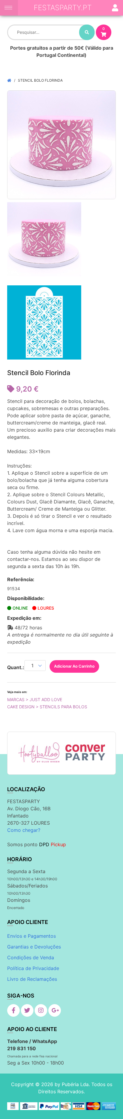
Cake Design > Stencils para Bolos (47, 706)
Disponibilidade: (25, 598)
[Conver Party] (84, 752)
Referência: (20, 579)
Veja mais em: (17, 692)
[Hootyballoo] (39, 752)
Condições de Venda (30, 957)
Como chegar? (23, 830)
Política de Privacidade (33, 968)
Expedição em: (24, 618)
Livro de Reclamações (32, 979)
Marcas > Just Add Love (34, 699)
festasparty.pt (63, 7)
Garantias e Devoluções (34, 947)
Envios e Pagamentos (31, 936)
